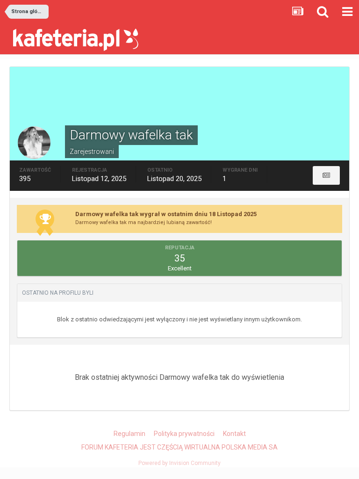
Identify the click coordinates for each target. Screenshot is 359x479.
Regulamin (129, 433)
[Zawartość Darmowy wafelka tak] (326, 175)
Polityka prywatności (184, 433)
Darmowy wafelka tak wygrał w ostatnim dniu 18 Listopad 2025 (166, 214)
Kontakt (234, 433)
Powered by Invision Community (179, 463)
